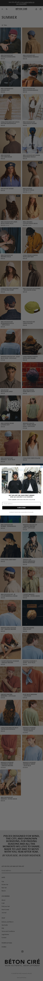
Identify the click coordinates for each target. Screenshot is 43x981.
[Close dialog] (41, 467)
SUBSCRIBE (21, 507)
